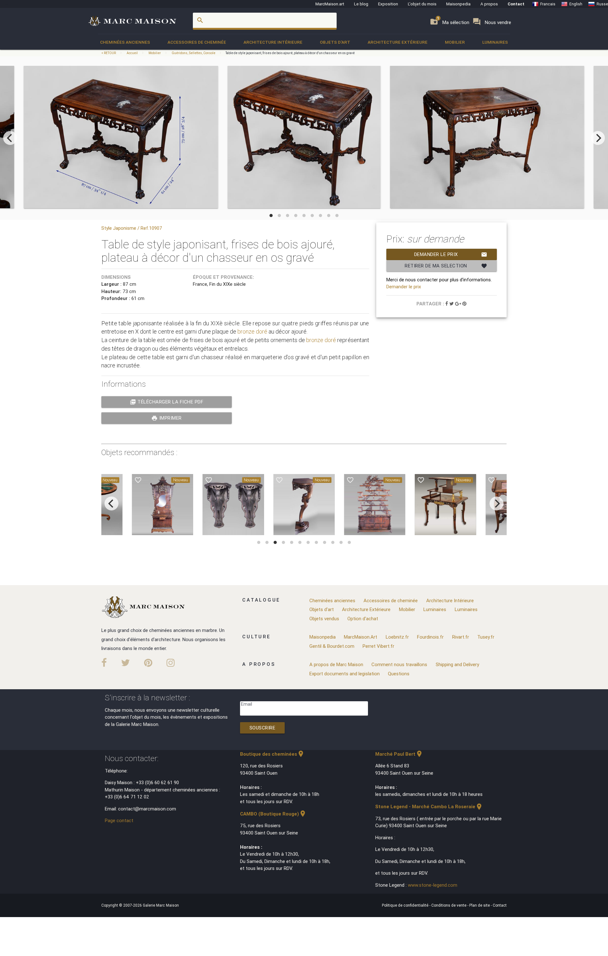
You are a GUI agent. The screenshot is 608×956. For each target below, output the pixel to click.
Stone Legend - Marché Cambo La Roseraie (429, 806)
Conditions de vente (449, 905)
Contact (516, 4)
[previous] (10, 138)
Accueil (132, 53)
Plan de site (480, 905)
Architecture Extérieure (398, 42)
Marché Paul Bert (399, 754)
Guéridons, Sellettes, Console (193, 53)
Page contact (119, 820)
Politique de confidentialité (405, 905)
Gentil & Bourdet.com (331, 646)
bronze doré (252, 331)
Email (246, 704)
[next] (598, 138)
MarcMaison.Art (360, 637)
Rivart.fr (460, 637)
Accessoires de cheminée (197, 42)
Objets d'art (335, 42)
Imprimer (166, 418)
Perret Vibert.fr (378, 646)
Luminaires (495, 42)
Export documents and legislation (344, 674)
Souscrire (263, 728)
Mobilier (455, 42)
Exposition (388, 4)
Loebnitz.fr (397, 637)
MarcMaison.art (329, 4)
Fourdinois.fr (430, 637)
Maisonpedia (458, 4)
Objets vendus (324, 618)
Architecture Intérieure (273, 42)
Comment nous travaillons (399, 664)
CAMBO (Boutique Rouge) (273, 814)
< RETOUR (109, 53)
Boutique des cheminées (272, 754)
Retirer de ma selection (446, 266)
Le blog (361, 4)
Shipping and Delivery (457, 664)
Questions (398, 674)
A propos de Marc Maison (336, 664)
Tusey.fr (485, 637)
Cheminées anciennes (125, 42)
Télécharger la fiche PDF (167, 402)
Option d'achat (362, 618)
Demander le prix (450, 254)
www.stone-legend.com (432, 885)
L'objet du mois (422, 4)
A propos (489, 4)
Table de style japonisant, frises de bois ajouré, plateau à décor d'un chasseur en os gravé (290, 53)
